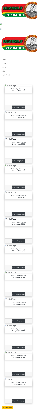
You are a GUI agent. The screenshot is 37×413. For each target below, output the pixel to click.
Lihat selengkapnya (18, 107)
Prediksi (4, 63)
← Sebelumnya (7, 408)
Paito (3, 71)
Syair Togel (6, 75)
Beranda (4, 60)
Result (4, 67)
